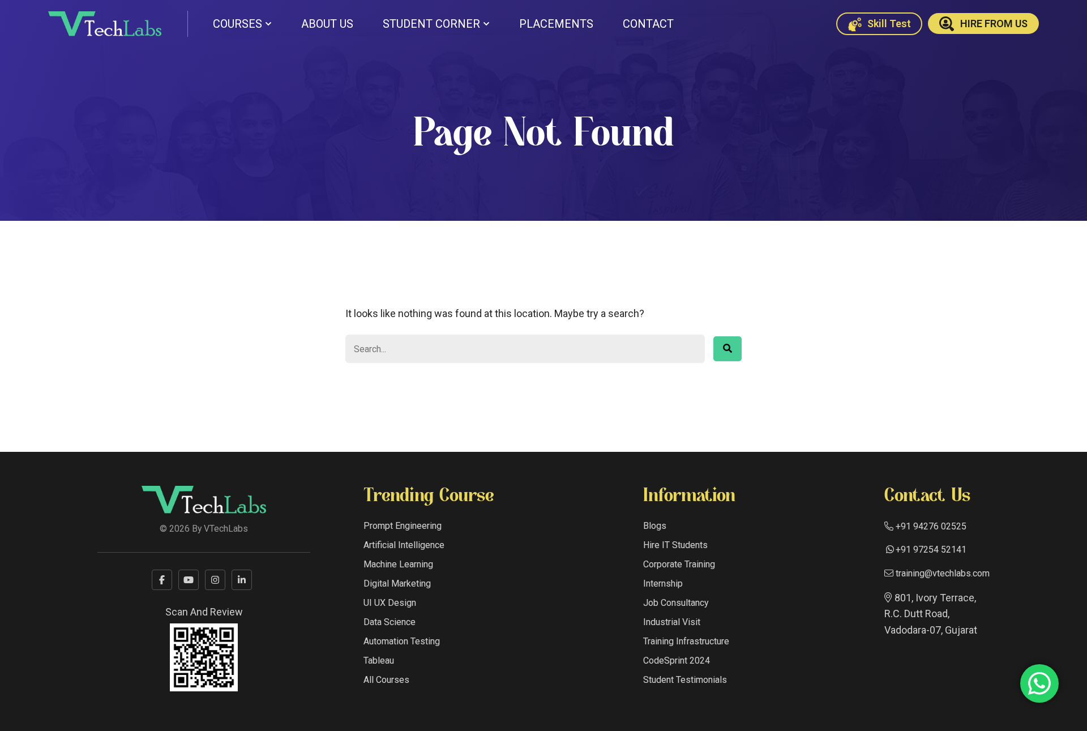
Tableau (378, 660)
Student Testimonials (685, 679)
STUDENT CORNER (431, 24)
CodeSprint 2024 (676, 660)
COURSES (237, 24)
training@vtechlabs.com (941, 573)
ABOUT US (327, 24)
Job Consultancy (676, 602)
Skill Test (888, 23)
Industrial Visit (671, 622)
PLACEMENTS (556, 24)
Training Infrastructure (686, 641)
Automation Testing (401, 641)
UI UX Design (389, 602)
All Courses (386, 679)
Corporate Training (679, 564)
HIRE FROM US (994, 23)
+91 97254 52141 (931, 549)
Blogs (654, 525)
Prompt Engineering (402, 525)
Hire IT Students (675, 545)
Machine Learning (398, 564)
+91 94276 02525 (929, 526)
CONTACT (648, 24)
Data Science (389, 622)
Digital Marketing (397, 583)
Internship (663, 583)
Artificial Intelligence (403, 545)
